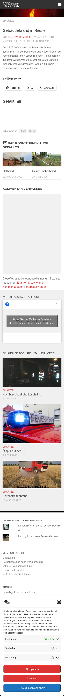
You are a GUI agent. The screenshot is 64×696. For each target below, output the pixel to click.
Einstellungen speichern (32, 687)
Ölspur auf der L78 (14, 451)
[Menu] (59, 4)
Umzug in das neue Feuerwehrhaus (38, 536)
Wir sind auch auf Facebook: (21, 297)
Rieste (32, 131)
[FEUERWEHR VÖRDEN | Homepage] (13, 4)
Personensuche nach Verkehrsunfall (23, 561)
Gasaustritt (9, 557)
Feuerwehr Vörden (20, 37)
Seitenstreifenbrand (15, 496)
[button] (59, 602)
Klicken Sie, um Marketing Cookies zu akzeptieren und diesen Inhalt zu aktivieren (32, 321)
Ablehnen (32, 678)
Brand (23, 131)
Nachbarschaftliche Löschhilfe (22, 394)
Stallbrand (8, 171)
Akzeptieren (32, 669)
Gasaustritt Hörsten (13, 570)
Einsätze (8, 20)
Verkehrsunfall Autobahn (16, 574)
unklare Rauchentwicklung (17, 565)
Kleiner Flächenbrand (44, 171)
